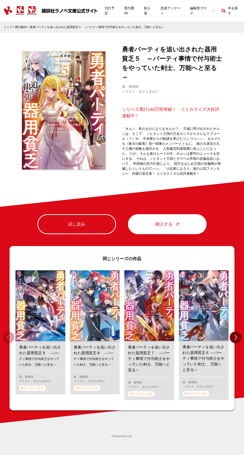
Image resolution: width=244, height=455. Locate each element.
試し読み (76, 224)
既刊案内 (129, 10)
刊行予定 (110, 10)
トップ (8, 27)
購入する (164, 224)
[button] (236, 337)
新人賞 (147, 10)
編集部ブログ (198, 10)
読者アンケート (171, 10)
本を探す (233, 10)
